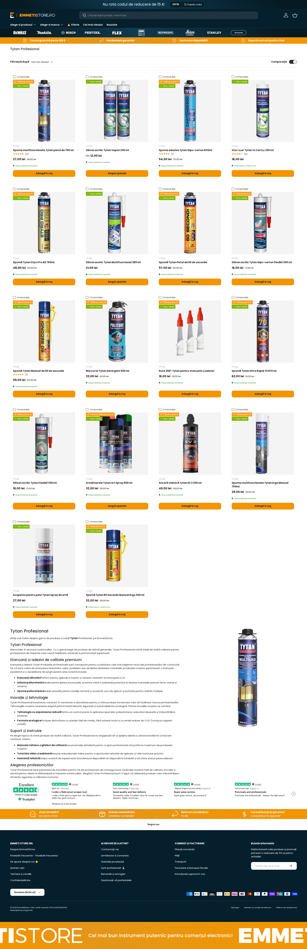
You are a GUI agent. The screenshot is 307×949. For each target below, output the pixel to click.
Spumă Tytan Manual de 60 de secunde (38, 371)
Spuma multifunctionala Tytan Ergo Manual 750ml (260, 484)
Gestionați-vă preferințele (116, 880)
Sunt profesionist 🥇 (113, 868)
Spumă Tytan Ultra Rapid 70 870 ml (254, 371)
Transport (180, 861)
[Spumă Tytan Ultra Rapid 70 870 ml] (263, 331)
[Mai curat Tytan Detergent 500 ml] (117, 331)
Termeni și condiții (20, 874)
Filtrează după (19, 61)
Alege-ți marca (49, 24)
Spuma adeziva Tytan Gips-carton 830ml (185, 150)
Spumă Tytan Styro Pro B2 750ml (34, 262)
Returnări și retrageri (113, 874)
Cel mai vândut (93, 24)
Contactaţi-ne (110, 849)
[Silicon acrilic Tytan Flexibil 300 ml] (44, 443)
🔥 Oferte (73, 24)
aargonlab (28, 910)
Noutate (112, 24)
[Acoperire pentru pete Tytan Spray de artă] (44, 556)
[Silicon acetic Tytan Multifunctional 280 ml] (117, 223)
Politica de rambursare (286, 907)
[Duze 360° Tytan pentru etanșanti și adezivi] (190, 331)
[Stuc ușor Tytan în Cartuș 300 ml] (263, 111)
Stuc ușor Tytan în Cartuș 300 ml (253, 150)
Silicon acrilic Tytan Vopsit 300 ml (107, 150)
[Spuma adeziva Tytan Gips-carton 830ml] (190, 111)
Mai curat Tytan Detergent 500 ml (107, 371)
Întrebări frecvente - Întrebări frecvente (34, 855)
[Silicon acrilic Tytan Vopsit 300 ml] (117, 111)
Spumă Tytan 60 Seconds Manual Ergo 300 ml (115, 595)
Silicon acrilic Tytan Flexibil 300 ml (35, 483)
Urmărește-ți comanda (115, 855)
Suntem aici (17, 868)
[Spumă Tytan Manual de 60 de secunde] (44, 331)
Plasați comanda (185, 849)
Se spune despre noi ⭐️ (24, 861)
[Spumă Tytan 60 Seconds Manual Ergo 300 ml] (117, 556)
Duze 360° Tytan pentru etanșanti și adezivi (186, 371)
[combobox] (168, 15)
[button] (294, 15)
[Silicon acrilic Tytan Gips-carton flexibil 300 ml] (263, 223)
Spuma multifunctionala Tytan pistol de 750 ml (43, 150)
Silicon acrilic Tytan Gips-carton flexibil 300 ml (262, 262)
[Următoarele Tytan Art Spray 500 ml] (117, 443)
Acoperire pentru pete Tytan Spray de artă (40, 595)
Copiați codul (194, 4)
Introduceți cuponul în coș (190, 874)
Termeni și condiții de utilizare (257, 907)
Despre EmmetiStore (22, 849)
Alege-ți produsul (21, 24)
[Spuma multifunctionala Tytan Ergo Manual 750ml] (263, 443)
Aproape (235, 907)
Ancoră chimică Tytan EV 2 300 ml (180, 483)
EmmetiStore (23, 907)
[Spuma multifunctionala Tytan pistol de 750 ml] (44, 111)
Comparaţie (279, 61)
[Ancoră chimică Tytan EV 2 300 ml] (190, 443)
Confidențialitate (20, 880)
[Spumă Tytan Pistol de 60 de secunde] (190, 223)
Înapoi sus (153, 824)
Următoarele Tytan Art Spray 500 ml (109, 483)
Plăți (177, 855)
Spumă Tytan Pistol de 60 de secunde (183, 262)
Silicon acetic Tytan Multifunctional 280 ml (113, 262)
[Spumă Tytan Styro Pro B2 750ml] (44, 223)
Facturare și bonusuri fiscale (191, 868)
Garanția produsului (112, 861)
